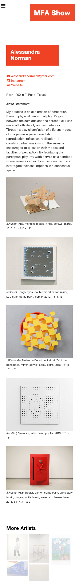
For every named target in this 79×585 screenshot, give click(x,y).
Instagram (18, 80)
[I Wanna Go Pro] (39, 331)
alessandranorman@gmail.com (33, 76)
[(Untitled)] (39, 199)
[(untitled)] (39, 263)
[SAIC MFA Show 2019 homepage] (52, 12)
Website (17, 85)
